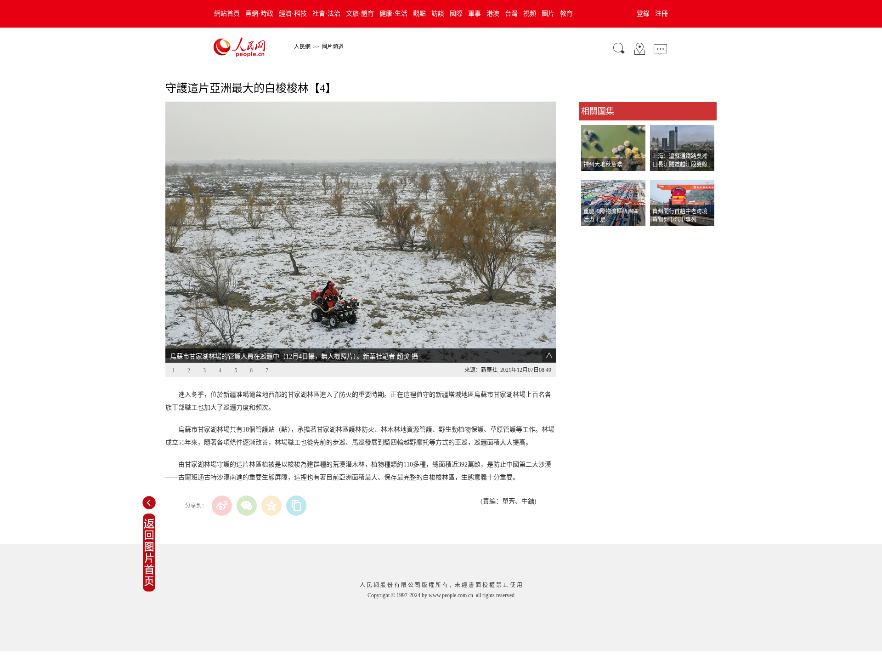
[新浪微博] (222, 506)
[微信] (247, 506)
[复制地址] (296, 506)
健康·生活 (393, 13)
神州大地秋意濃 (602, 164)
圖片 (548, 13)
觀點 (419, 13)
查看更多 (592, 235)
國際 (456, 13)
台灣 (511, 13)
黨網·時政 (259, 13)
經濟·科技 (293, 13)
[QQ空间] (271, 506)
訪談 (437, 13)
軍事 (474, 13)
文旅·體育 (360, 13)
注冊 (661, 13)
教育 (566, 13)
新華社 (489, 370)
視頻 (529, 13)
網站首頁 (227, 13)
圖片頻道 (333, 47)
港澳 (492, 13)
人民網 (302, 47)
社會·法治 (326, 13)
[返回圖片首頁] (149, 590)
